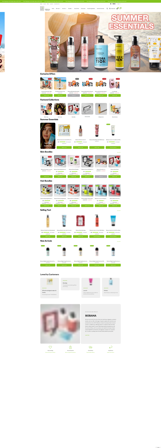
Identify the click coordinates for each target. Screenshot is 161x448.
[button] (87, 335)
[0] (120, 8)
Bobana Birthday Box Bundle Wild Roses (74, 91)
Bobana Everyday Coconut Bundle (46, 169)
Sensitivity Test (56, 3)
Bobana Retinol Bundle (73, 169)
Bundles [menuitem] (69, 8)
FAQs (48, 3)
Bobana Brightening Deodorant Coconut (64, 261)
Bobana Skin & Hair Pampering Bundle (114, 169)
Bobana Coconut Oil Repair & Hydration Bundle (101, 198)
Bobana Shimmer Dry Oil (81, 139)
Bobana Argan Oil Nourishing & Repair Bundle (87, 198)
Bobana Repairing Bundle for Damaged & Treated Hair (46, 198)
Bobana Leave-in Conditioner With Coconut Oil (113, 139)
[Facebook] (111, 4)
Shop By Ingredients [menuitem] (91, 8)
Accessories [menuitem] (83, 8)
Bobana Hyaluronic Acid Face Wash (113, 230)
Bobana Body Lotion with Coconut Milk (64, 230)
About (41, 3)
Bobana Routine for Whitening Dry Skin (101, 169)
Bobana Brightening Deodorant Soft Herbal (47, 261)
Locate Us (51, 3)
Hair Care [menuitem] (64, 8)
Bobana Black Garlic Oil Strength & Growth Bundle (114, 198)
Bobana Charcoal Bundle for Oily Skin (87, 169)
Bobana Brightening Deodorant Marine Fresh (113, 261)
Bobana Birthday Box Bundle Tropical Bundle (101, 91)
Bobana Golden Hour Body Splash (48, 230)
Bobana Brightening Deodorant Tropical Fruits (80, 261)
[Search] (107, 8)
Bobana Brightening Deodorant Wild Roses (96, 261)
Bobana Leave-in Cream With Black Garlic (97, 230)
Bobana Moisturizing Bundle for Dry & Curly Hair (60, 198)
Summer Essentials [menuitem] (100, 8)
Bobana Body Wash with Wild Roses (96, 139)
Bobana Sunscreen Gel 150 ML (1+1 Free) (64, 139)
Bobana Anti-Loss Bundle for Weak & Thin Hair (74, 198)
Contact (44, 3)
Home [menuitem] (53, 8)
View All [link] (118, 152)
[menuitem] (41, 3)
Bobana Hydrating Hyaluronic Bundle (60, 169)
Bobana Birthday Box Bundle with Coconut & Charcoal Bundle (87, 91)
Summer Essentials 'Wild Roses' (46, 91)
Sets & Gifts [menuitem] (76, 8)
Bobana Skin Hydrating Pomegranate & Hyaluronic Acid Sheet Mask (80, 230)
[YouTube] (114, 4)
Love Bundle (114, 91)
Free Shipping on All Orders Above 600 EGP (24, 1)
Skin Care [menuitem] (57, 8)
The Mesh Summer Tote (60, 91)
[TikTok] (115, 4)
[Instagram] (112, 4)
